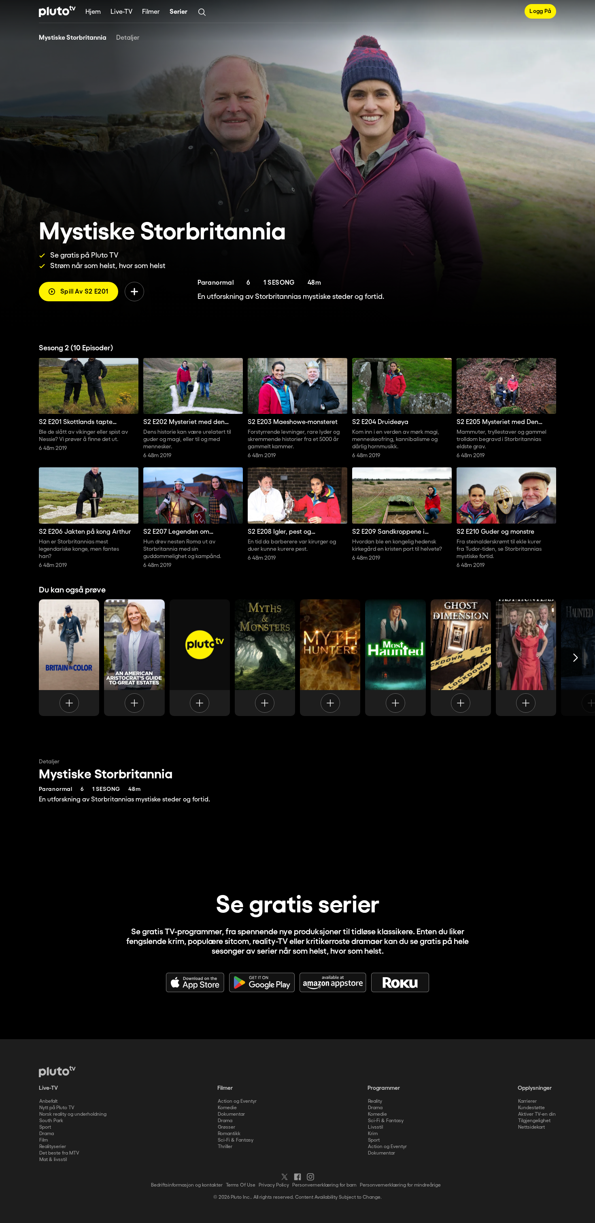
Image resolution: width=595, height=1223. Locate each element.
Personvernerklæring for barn (324, 1185)
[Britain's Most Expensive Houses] (200, 657)
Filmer (151, 12)
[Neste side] (575, 657)
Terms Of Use (240, 1185)
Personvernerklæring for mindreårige (400, 1185)
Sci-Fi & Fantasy (235, 1140)
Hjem (93, 12)
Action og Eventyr (237, 1101)
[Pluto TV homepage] (57, 1071)
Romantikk (229, 1133)
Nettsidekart (531, 1127)
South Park (51, 1120)
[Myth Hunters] (330, 657)
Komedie (227, 1107)
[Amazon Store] (333, 982)
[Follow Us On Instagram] (310, 1177)
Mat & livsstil (53, 1159)
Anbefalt (48, 1101)
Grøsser (226, 1127)
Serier (178, 12)
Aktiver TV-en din (537, 1114)
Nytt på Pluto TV (56, 1107)
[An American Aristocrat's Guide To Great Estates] (134, 657)
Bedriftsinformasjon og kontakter (187, 1185)
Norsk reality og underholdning (72, 1114)
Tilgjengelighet (534, 1120)
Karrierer (527, 1101)
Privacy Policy (274, 1185)
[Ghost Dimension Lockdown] (461, 657)
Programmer (384, 1088)
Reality (375, 1101)
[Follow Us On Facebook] (297, 1177)
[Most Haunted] (395, 657)
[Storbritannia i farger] (69, 657)
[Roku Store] (400, 982)
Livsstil (375, 1127)
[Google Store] (262, 982)
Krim (373, 1133)
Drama (46, 1133)
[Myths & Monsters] (265, 657)
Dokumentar (231, 1114)
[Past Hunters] (526, 657)
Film (43, 1140)
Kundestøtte (531, 1107)
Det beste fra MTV (59, 1153)
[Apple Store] (195, 982)
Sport (45, 1127)
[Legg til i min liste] (134, 291)
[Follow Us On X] (284, 1177)
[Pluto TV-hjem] (57, 11)
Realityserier (52, 1146)
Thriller (225, 1146)
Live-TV (121, 12)
